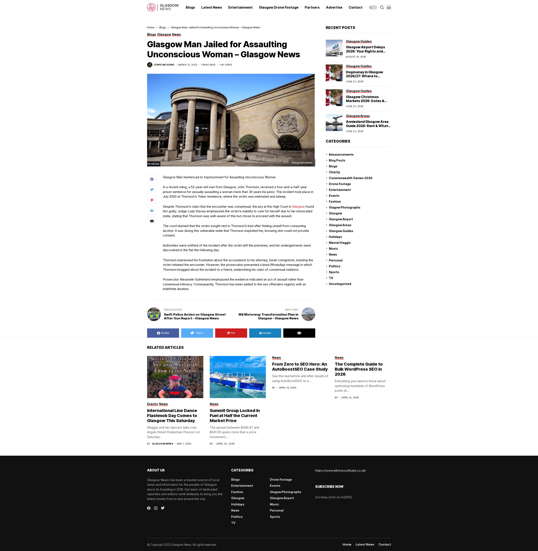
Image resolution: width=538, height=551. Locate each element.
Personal (336, 260)
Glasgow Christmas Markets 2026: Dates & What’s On (365, 101)
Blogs (162, 27)
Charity (334, 172)
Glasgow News (162, 443)
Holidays (335, 237)
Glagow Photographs (344, 207)
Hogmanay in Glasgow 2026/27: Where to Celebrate (364, 76)
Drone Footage (340, 184)
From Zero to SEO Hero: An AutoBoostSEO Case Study (300, 367)
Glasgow (298, 207)
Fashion (335, 201)
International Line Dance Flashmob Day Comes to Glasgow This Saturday (172, 415)
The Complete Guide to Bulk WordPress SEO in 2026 (359, 369)
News (333, 254)
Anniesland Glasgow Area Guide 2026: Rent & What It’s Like (367, 125)
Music (333, 248)
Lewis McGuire (164, 64)
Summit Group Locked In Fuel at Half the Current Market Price (235, 415)
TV (331, 278)
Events (334, 195)
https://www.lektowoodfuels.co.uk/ (340, 470)
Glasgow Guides (341, 231)
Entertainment (340, 190)
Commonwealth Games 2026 (350, 178)
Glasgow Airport (341, 219)
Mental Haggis (340, 242)
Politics (334, 266)
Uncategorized (340, 284)
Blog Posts (337, 160)
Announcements (341, 154)
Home (150, 27)
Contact (384, 544)
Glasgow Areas (340, 225)
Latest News (365, 544)
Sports (334, 272)
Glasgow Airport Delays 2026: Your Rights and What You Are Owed (365, 51)
